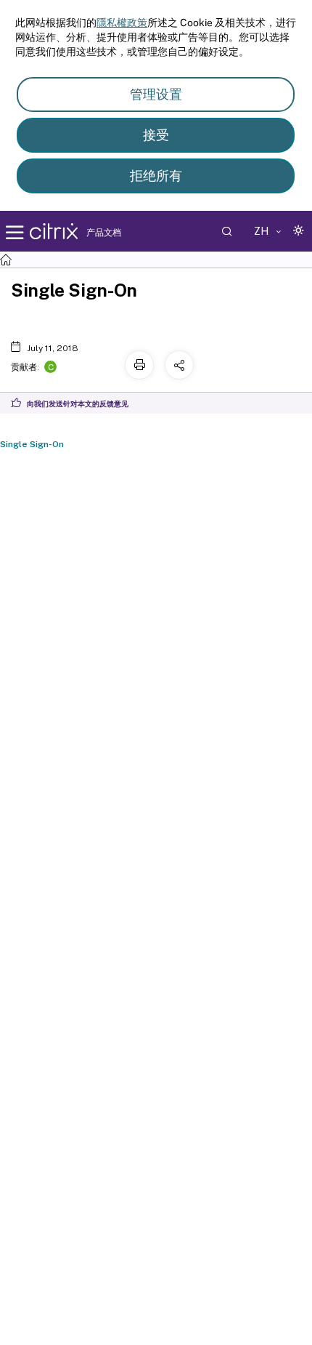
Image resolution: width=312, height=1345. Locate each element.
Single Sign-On (32, 444)
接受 (156, 134)
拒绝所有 (156, 175)
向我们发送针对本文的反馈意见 (77, 403)
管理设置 (156, 94)
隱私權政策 (122, 22)
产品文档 (103, 233)
